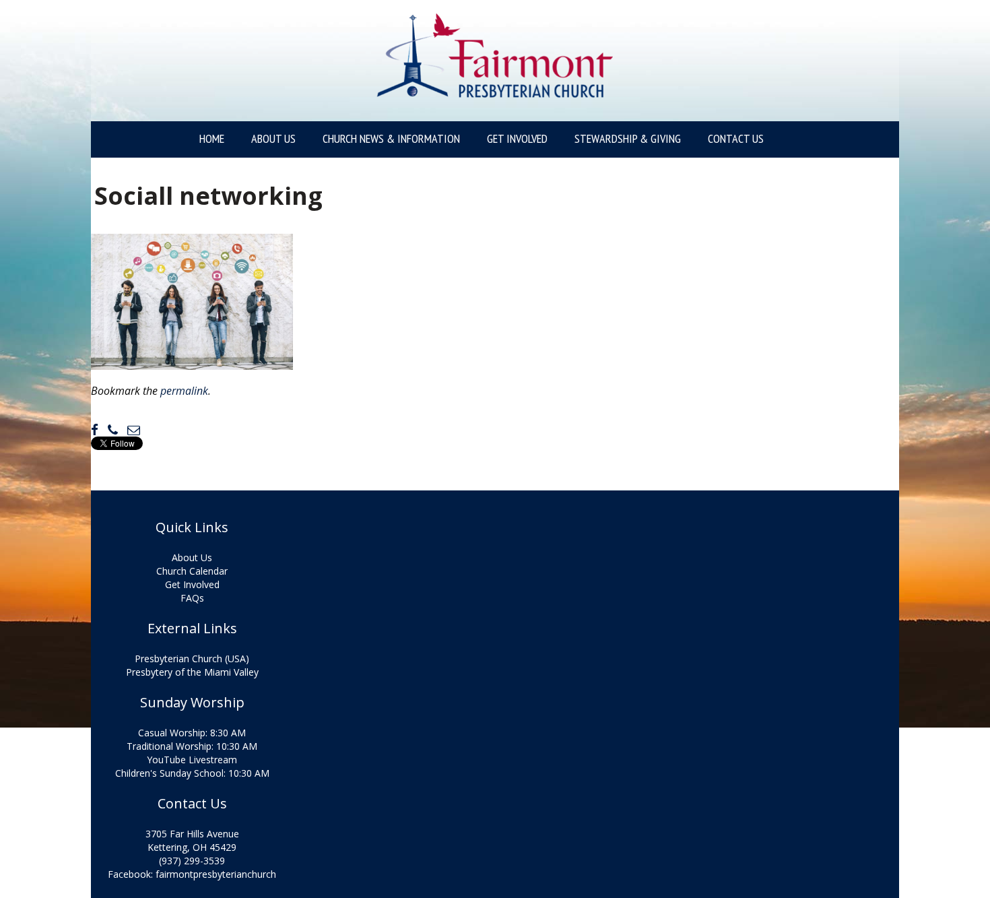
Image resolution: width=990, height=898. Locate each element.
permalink (184, 390)
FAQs (192, 597)
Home (211, 138)
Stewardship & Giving (627, 138)
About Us (273, 138)
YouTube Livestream (192, 759)
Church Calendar (192, 571)
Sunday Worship (192, 702)
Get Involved (517, 138)
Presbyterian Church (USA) (192, 658)
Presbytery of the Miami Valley (192, 672)
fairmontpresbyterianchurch (216, 874)
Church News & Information (391, 138)
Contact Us (736, 138)
